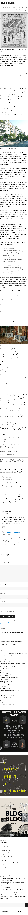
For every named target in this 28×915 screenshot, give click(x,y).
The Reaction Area (4, 680)
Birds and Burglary (4, 861)
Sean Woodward (4, 877)
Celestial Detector (4, 665)
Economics (11, 461)
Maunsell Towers (9, 880)
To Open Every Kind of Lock (7, 696)
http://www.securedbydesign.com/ (13, 542)
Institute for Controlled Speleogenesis (9, 678)
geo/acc (2, 672)
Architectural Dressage (5, 674)
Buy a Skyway (3, 855)
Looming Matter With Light (7, 705)
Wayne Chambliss (4, 886)
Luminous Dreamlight (5, 697)
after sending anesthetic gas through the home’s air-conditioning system (13, 216)
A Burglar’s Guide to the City (9, 451)
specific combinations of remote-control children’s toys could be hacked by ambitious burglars (12, 411)
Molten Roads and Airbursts (7, 699)
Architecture (23, 460)
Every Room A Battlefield (6, 685)
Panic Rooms (20, 461)
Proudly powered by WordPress (15, 912)
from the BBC (10, 245)
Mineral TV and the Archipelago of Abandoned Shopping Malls (14, 874)
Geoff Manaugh (3, 459)
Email (3, 593)
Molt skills (2, 889)
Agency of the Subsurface (6, 681)
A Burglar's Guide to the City (12, 460)
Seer (1, 670)
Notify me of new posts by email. (7, 612)
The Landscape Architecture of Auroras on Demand (12, 663)
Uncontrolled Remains (5, 676)
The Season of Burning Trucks (7, 849)
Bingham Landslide (5, 851)
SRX (19, 291)
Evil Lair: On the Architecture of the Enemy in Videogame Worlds (13, 890)
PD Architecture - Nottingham (12, 532)
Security (7, 462)
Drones (6, 461)
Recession (2, 462)
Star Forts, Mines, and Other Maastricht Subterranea (12, 667)
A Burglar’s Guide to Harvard (9, 444)
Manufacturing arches (5, 865)
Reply (3, 506)
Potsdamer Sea (3, 694)
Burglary (2, 461)
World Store (3, 687)
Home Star (3, 701)
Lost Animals (3, 683)
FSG (17, 355)
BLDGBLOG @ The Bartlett (7, 857)
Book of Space (3, 867)
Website (3, 601)
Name (3, 585)
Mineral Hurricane (4, 669)
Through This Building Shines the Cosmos (10, 690)
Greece (15, 461)
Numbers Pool (3, 692)
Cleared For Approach (5, 689)
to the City (12, 429)
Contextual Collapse (5, 661)
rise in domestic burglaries (15, 57)
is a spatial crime (9, 107)
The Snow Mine (13, 895)
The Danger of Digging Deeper (7, 859)
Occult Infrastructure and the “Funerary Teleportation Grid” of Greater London (13, 878)
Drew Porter (16, 405)
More (14, 655)
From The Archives (6, 847)
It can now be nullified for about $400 (13, 402)
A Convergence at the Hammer (7, 853)
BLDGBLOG (7, 3)
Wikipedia (14, 148)
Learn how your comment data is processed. (12, 622)
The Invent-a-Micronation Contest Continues (11, 863)
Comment (4, 563)
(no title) (2, 703)
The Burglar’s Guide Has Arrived (10, 438)
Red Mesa (23, 405)
